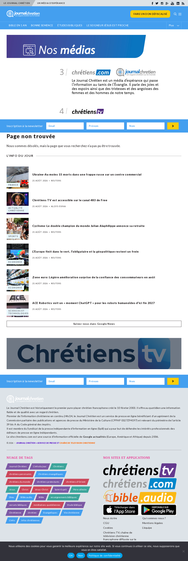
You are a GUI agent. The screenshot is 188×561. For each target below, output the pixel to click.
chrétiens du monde (19, 481)
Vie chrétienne (71, 512)
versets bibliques (18, 505)
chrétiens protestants (48, 481)
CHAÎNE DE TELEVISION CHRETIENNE (77, 443)
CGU (106, 522)
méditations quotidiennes (47, 505)
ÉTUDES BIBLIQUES (69, 25)
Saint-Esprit (61, 489)
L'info (12, 520)
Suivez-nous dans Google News (94, 323)
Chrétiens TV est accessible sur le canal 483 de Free (69, 200)
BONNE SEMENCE (42, 25)
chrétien (32, 512)
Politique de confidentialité (105, 555)
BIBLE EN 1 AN (18, 25)
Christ (25, 489)
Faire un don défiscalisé (150, 13)
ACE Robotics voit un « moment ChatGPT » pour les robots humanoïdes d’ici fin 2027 (93, 303)
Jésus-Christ (41, 489)
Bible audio (26, 497)
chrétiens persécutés (20, 474)
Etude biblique (74, 505)
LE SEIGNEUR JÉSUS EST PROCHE (108, 25)
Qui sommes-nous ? (154, 518)
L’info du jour (39, 466)
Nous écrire (110, 518)
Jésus (12, 489)
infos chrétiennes (30, 520)
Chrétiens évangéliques (50, 474)
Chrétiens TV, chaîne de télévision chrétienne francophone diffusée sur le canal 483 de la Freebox (119, 537)
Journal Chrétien (20, 407)
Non (80, 555)
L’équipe (147, 527)
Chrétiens (58, 466)
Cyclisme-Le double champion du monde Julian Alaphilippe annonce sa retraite (88, 225)
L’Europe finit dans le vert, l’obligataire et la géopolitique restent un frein (85, 251)
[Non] (183, 551)
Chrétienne (15, 512)
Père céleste (79, 489)
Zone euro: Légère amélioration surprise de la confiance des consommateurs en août (93, 277)
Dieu (11, 497)
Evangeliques (50, 512)
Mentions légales (152, 522)
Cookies (108, 527)
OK (71, 555)
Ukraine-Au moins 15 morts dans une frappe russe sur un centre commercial (87, 174)
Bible (41, 497)
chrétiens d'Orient (76, 481)
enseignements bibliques (64, 497)
